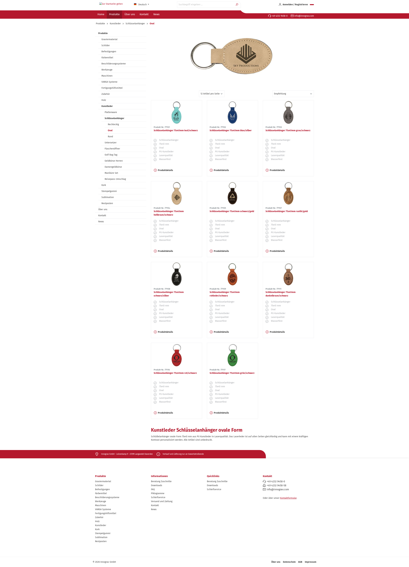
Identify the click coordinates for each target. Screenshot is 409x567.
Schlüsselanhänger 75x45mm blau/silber (231, 130)
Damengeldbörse (113, 167)
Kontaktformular (288, 498)
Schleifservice (158, 497)
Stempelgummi (109, 191)
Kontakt (102, 215)
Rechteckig (113, 124)
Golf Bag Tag (111, 154)
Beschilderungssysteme (113, 63)
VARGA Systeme (109, 82)
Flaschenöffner (112, 148)
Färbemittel (107, 57)
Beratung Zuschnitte (161, 481)
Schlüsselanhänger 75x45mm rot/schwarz (175, 373)
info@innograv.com (304, 16)
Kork (103, 185)
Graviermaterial (109, 39)
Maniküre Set (111, 173)
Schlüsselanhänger (114, 118)
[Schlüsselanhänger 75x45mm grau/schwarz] (288, 112)
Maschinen (106, 75)
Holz (103, 100)
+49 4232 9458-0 (279, 16)
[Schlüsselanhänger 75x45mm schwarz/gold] (232, 193)
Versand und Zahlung (161, 501)
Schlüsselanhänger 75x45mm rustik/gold (287, 211)
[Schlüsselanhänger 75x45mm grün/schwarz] (232, 355)
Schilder (105, 45)
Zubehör (105, 94)
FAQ (153, 489)
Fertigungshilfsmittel (112, 88)
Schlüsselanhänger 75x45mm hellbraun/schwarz (169, 213)
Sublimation (107, 197)
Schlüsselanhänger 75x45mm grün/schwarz (232, 373)
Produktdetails (165, 170)
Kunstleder (107, 106)
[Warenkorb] (312, 4)
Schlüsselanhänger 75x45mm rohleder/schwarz (225, 294)
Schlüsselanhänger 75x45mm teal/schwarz (176, 130)
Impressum (310, 562)
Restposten (107, 203)
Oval (110, 130)
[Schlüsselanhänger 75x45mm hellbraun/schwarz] (176, 193)
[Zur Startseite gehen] (111, 4)
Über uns (102, 209)
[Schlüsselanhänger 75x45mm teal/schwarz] (176, 112)
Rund (110, 136)
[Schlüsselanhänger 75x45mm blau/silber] (232, 112)
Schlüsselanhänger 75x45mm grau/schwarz (288, 130)
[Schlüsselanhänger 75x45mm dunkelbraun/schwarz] (288, 274)
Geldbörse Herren (114, 160)
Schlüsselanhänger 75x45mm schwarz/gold (232, 211)
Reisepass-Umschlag (115, 179)
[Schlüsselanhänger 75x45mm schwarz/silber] (176, 274)
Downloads (156, 485)
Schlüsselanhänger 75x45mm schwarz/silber (169, 294)
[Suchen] (237, 4)
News (101, 221)
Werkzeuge (106, 69)
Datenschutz (289, 562)
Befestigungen (108, 51)
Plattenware (111, 112)
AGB (300, 562)
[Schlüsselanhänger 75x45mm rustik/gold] (288, 193)
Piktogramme (157, 493)
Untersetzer (110, 142)
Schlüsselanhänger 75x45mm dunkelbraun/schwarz (281, 294)
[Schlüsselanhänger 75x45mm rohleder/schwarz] (232, 274)
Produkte (103, 33)
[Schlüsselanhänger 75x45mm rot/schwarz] (176, 355)
